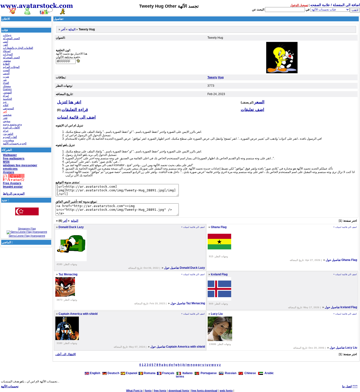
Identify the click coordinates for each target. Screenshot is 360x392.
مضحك (7, 86)
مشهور (7, 60)
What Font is (134, 390)
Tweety (212, 77)
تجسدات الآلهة (9, 386)
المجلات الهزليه (11, 66)
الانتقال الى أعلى (65, 354)
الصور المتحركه (11, 38)
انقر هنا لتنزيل (69, 102)
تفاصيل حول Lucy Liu (343, 347)
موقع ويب (8, 140)
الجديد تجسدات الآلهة (14, 143)
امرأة (6, 95)
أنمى (5, 41)
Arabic (268, 373)
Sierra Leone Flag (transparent (27, 235)
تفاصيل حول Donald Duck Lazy (184, 267)
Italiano (186, 373)
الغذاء (6, 82)
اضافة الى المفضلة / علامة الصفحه (335, 5)
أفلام (5, 105)
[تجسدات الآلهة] (36, 13)
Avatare (8, 172)
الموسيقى (8, 108)
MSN (6, 162)
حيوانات (7, 35)
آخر (5, 111)
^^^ (355, 386)
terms (180, 376)
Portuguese (208, 373)
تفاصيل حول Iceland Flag (341, 307)
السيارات (8, 54)
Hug (221, 77)
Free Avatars (12, 183)
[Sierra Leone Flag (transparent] (27, 231)
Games (7, 89)
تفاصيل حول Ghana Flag (341, 259)
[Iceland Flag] (219, 299)
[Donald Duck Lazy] (71, 260)
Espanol (131, 373)
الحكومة (7, 98)
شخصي (7, 114)
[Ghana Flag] (219, 252)
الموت (6, 70)
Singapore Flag (27, 228)
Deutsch (113, 373)
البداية (71, 29)
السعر (259, 102)
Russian (229, 373)
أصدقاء (7, 50)
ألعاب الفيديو (10, 136)
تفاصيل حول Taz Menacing (187, 303)
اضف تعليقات (252, 109)
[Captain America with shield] (67, 339)
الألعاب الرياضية (11, 127)
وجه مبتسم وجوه (12, 124)
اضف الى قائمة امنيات (76, 117)
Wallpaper (10, 155)
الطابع (6, 63)
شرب (6, 76)
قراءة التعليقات (74, 109)
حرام (6, 130)
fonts (148, 390)
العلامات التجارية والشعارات (18, 47)
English (95, 373)
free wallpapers (13, 158)
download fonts (178, 390)
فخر (5, 117)
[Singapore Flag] (27, 226)
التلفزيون (8, 133)
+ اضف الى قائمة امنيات (193, 227)
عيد (5, 101)
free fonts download (204, 390)
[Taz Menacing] (65, 295)
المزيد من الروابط (13, 193)
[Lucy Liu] (220, 340)
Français (167, 373)
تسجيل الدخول (299, 5)
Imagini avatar (13, 186)
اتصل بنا (347, 386)
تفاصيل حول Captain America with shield (177, 346)
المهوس (7, 92)
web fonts (226, 390)
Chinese (249, 373)
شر (5, 79)
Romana (149, 373)
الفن (5, 44)
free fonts (160, 390)
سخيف (6, 121)
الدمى (6, 73)
